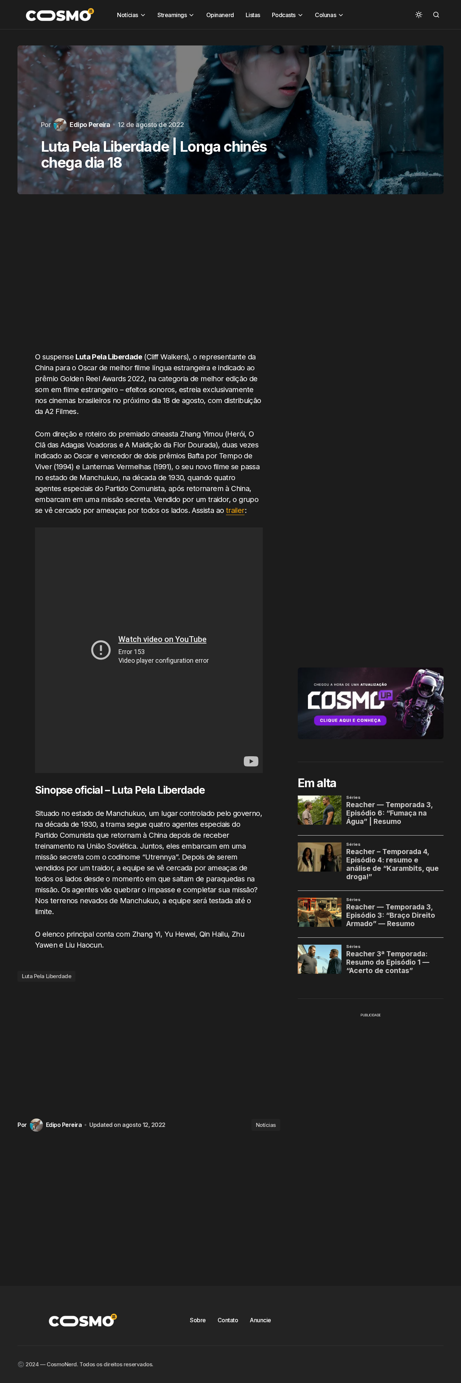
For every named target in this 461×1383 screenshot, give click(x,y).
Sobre (198, 1320)
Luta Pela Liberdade (46, 976)
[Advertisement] (148, 277)
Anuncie (260, 1320)
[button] (418, 14)
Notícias (266, 1124)
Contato (228, 1320)
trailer (235, 510)
